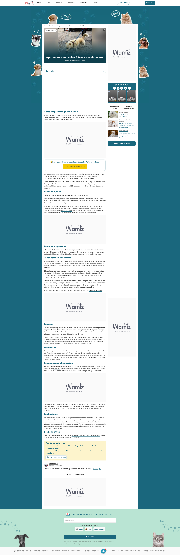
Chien (80, 529)
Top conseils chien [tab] (115, 107)
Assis (90, 271)
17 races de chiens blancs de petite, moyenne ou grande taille (127, 135)
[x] (118, 88)
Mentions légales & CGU (79, 551)
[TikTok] (125, 88)
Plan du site (160, 551)
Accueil (48, 26)
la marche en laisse (95, 290)
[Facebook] (114, 88)
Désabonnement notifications (126, 551)
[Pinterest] (129, 88)
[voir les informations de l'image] (104, 30)
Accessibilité (147, 551)
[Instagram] (121, 88)
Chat (89, 529)
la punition (56, 369)
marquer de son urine (82, 353)
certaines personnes (83, 250)
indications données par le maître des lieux (86, 435)
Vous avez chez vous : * (90, 525)
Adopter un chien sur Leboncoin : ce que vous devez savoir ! (126, 126)
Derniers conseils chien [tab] (128, 107)
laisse (93, 261)
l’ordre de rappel (66, 210)
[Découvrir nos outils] (103, 551)
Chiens (53, 26)
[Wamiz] (29, 2)
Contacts (46, 551)
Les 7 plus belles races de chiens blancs (127, 116)
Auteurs (36, 551)
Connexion (149, 3)
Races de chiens (123, 130)
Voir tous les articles (122, 143)
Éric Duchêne (70, 60)
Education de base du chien (77, 26)
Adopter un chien (123, 112)
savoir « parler (74, 283)
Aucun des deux (99, 529)
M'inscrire (90, 537)
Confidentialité (59, 551)
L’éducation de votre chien (52, 182)
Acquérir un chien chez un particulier (126, 120)
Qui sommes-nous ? (22, 551)
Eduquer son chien (62, 26)
